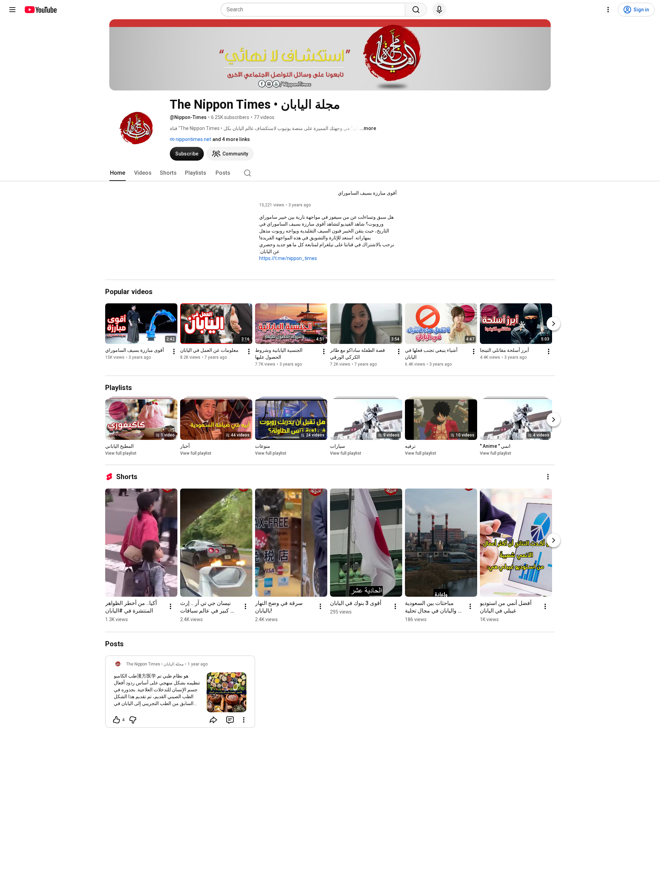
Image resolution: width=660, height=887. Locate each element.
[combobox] (315, 10)
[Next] (553, 324)
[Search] (416, 10)
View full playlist (120, 453)
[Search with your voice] (439, 10)
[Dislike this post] (132, 719)
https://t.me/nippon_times (288, 258)
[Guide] (12, 10)
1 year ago (198, 664)
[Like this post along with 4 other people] (116, 719)
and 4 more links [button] (231, 139)
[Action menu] (244, 720)
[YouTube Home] (40, 9)
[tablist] (330, 173)
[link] (180, 693)
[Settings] (608, 10)
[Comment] (230, 720)
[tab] (117, 173)
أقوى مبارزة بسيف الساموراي (367, 193)
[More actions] (174, 351)
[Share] (213, 720)
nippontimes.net (193, 139)
